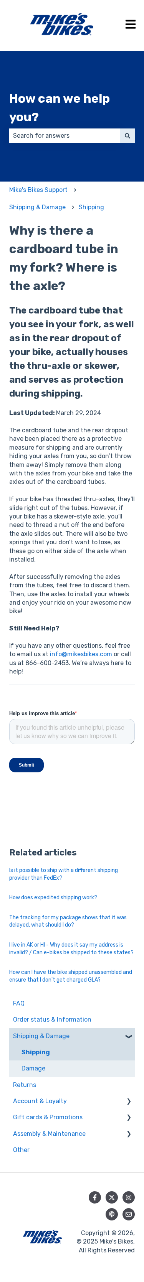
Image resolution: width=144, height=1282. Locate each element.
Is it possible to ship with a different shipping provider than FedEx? (63, 874)
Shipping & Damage (37, 207)
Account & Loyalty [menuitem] (40, 1101)
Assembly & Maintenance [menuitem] (49, 1133)
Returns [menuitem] (24, 1085)
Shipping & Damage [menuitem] (41, 1036)
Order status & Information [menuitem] (52, 1019)
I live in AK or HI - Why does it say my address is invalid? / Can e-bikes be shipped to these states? (71, 949)
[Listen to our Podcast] (112, 1214)
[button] (128, 1037)
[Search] (127, 135)
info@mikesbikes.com (81, 654)
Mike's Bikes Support (38, 189)
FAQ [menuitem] (19, 1003)
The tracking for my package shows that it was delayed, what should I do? (68, 921)
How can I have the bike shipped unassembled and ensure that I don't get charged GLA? (70, 976)
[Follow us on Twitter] (112, 1197)
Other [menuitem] (21, 1150)
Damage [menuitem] (33, 1068)
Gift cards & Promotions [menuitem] (48, 1117)
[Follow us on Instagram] (128, 1197)
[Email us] (128, 1214)
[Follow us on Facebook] (95, 1197)
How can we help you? (59, 107)
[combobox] (64, 135)
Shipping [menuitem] (36, 1052)
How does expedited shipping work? (53, 897)
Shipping (91, 207)
